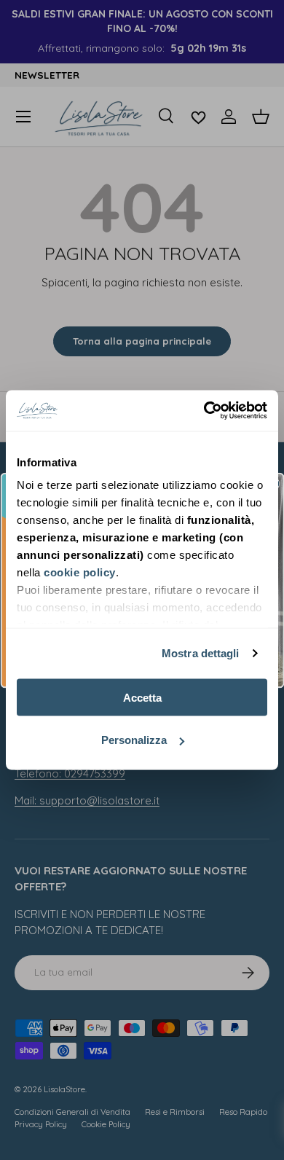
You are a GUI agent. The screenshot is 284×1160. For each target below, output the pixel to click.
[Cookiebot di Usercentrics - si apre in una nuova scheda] (204, 410)
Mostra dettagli (201, 653)
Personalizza (134, 740)
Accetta (142, 697)
